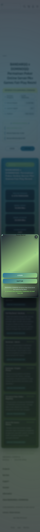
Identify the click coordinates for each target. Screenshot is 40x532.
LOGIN (20, 275)
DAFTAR (20, 281)
